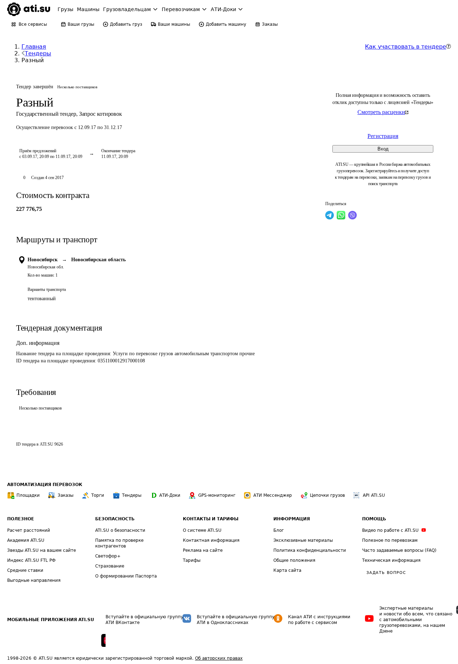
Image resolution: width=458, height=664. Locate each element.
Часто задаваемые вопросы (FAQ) (399, 550)
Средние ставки (25, 570)
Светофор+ (108, 556)
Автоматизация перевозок (44, 484)
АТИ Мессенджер (272, 495)
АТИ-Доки (169, 495)
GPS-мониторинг (216, 495)
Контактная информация (211, 540)
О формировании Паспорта (126, 576)
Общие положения (294, 560)
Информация (291, 518)
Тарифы (191, 560)
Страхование (109, 566)
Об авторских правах (219, 658)
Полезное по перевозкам (390, 540)
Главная (33, 46)
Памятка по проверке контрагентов (119, 543)
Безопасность (115, 518)
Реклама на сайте (203, 550)
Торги (97, 495)
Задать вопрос (386, 572)
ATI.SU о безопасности (120, 530)
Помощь (374, 518)
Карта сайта (287, 570)
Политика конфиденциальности (309, 550)
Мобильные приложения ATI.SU (50, 619)
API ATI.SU (374, 495)
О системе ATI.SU (202, 530)
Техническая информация (391, 560)
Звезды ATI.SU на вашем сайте (41, 550)
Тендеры (38, 53)
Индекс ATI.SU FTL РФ (31, 560)
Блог (278, 530)
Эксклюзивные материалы (303, 540)
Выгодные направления (33, 580)
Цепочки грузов (327, 495)
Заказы (65, 495)
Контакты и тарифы (210, 518)
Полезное (20, 518)
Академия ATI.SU (25, 540)
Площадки (28, 495)
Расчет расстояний (28, 530)
